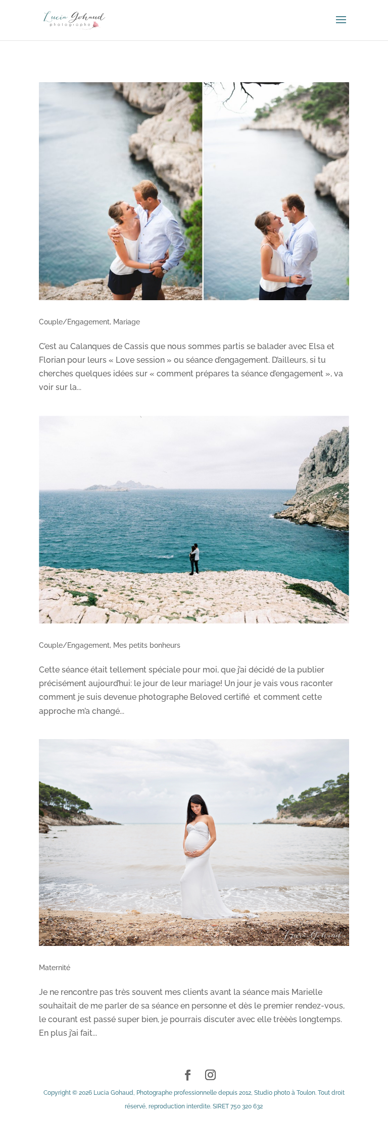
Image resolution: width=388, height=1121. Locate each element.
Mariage (126, 322)
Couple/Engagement (74, 322)
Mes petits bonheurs (146, 645)
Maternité (54, 968)
